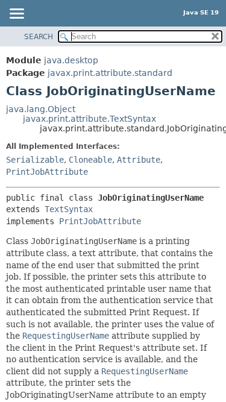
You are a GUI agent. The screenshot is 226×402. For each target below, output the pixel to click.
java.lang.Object (40, 109)
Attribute (138, 160)
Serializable (35, 160)
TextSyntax (69, 209)
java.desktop (71, 60)
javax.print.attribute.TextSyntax (89, 119)
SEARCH (38, 37)
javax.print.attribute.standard (110, 73)
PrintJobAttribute (47, 172)
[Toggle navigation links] (16, 14)
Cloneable (90, 160)
